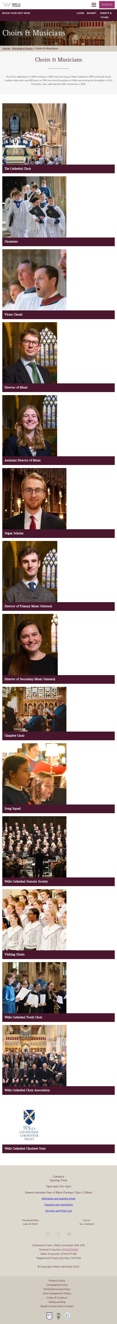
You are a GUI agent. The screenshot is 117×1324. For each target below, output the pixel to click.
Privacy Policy (57, 1280)
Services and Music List (58, 1210)
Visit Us (86, 1220)
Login (80, 13)
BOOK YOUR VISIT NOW (16, 13)
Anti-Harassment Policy (57, 1293)
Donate (106, 4)
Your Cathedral (86, 1223)
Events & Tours (106, 15)
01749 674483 (70, 1249)
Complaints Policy (57, 1285)
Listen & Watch (30, 1223)
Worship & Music (22, 48)
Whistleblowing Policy (57, 1289)
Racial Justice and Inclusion (57, 1306)
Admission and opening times (58, 1198)
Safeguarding (57, 1302)
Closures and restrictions (58, 1204)
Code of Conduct (57, 1297)
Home (6, 48)
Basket (91, 13)
